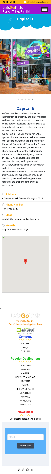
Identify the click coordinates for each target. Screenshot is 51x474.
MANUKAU (25, 373)
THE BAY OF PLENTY (25, 389)
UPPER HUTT (25, 393)
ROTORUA (25, 381)
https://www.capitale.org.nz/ (16, 229)
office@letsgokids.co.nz (38, 2)
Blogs (25, 348)
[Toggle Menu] (44, 9)
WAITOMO (25, 397)
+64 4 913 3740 (10, 208)
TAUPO (25, 385)
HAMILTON (25, 369)
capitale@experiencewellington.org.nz (21, 219)
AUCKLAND (26, 365)
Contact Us (26, 351)
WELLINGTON (25, 405)
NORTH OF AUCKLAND (25, 377)
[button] (18, 99)
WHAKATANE (25, 401)
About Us (25, 344)
